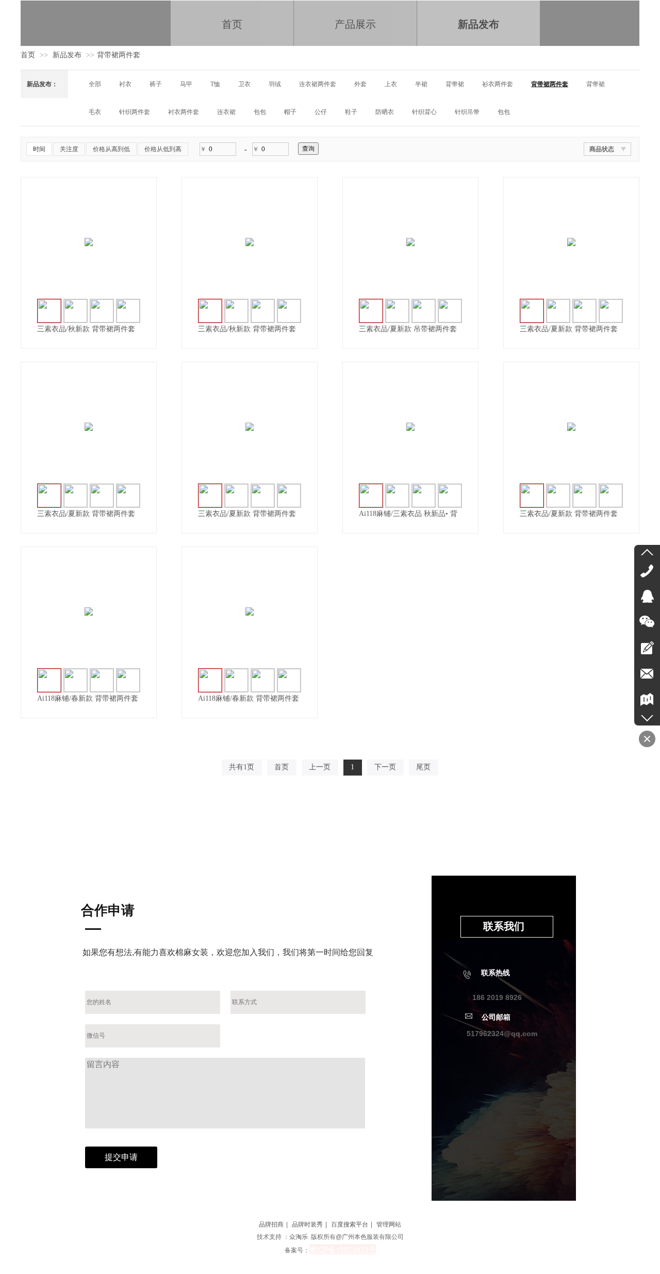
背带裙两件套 (118, 55)
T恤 (215, 84)
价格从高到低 (111, 149)
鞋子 (351, 112)
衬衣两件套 (183, 112)
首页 (28, 55)
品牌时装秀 (307, 1224)
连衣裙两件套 (317, 84)
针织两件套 (134, 112)
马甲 (186, 84)
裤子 (156, 84)
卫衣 (244, 84)
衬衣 (125, 84)
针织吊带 (467, 112)
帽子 (290, 112)
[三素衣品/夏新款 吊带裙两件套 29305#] (410, 242)
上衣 (391, 84)
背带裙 (455, 84)
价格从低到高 (163, 149)
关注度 (69, 149)
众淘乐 (298, 1236)
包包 (260, 112)
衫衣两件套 (497, 84)
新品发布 (67, 55)
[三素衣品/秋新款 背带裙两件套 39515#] (88, 242)
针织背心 (424, 112)
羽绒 (275, 84)
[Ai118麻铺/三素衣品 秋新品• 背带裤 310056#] (410, 426)
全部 (95, 84)
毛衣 (95, 112)
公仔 (321, 112)
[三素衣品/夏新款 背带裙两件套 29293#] (571, 242)
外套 (360, 84)
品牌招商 (271, 1224)
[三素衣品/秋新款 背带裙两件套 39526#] (249, 242)
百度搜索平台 (349, 1224)
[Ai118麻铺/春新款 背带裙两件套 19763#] (88, 611)
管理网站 (388, 1224)
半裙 (421, 84)
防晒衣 (384, 112)
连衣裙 (226, 112)
